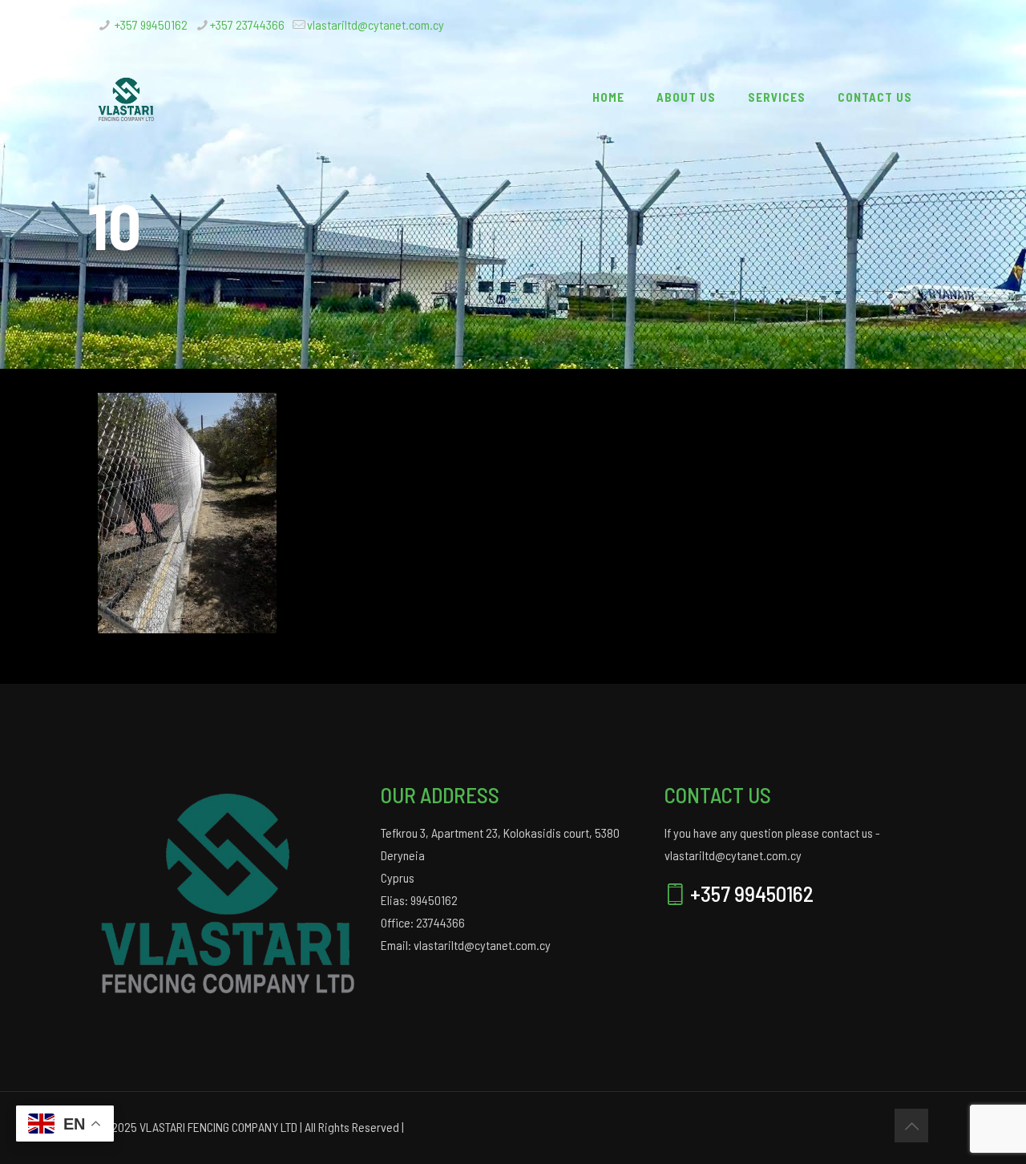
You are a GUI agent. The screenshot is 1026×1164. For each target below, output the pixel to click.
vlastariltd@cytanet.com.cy (375, 24)
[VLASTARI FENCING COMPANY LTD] (127, 97)
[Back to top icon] (911, 1125)
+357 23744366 (247, 24)
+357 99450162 (150, 24)
